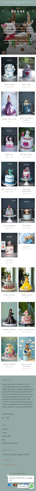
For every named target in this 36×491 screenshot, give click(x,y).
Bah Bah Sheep (26, 155)
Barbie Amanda (9, 330)
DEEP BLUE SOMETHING (26, 190)
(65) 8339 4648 (7, 459)
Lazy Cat (26, 247)
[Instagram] (8, 418)
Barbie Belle (27, 295)
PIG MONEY (26, 226)
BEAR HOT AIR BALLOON (26, 365)
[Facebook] (3, 418)
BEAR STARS (9, 85)
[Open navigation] (3, 11)
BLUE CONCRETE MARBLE (26, 119)
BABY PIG (9, 155)
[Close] (3, 244)
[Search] (30, 11)
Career (4, 433)
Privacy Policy (6, 436)
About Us (5, 429)
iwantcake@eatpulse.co (9, 464)
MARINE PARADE (9, 364)
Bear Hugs (26, 85)
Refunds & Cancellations (10, 443)
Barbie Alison (9, 295)
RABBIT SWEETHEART (27, 330)
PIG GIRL (9, 260)
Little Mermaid (9, 226)
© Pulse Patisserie (18, 473)
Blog (3, 440)
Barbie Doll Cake (9, 119)
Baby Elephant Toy (9, 189)
